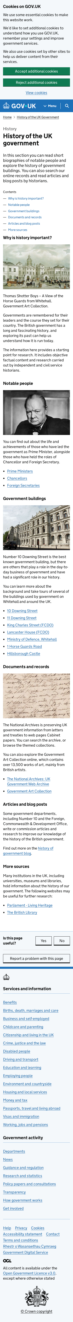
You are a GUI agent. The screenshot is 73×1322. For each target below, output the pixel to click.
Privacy (21, 1228)
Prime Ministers (20, 471)
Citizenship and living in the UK (28, 1035)
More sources (17, 230)
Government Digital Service (25, 1252)
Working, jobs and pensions (25, 1124)
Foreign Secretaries (23, 485)
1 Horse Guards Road (24, 646)
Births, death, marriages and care (30, 1010)
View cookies (36, 93)
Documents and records (25, 217)
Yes (46, 940)
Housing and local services (25, 1092)
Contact (53, 1234)
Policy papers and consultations (29, 1184)
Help (7, 1228)
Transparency (14, 1192)
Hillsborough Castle (23, 653)
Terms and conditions (20, 1240)
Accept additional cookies (36, 71)
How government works (22, 1200)
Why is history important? (26, 198)
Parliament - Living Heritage (30, 905)
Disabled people (16, 1051)
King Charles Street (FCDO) (30, 625)
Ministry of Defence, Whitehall (32, 639)
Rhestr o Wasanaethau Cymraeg (29, 1246)
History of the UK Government (38, 117)
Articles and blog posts (24, 223)
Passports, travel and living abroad (31, 1108)
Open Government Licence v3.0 (29, 1273)
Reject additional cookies (36, 82)
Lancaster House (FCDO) (28, 632)
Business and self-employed (26, 1018)
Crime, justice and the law (24, 1043)
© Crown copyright (36, 1311)
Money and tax (15, 1100)
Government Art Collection (29, 791)
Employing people (18, 1075)
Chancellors (17, 478)
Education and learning (22, 1067)
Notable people (19, 205)
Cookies (37, 1228)
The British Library (22, 912)
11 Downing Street (21, 618)
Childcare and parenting (23, 1026)
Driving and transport (20, 1059)
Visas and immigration (21, 1116)
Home (7, 117)
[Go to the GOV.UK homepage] (19, 106)
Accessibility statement (22, 1234)
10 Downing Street (22, 610)
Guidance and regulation (23, 1167)
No (64, 940)
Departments (14, 1151)
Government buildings (23, 211)
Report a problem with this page (36, 958)
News (8, 1159)
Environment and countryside (27, 1083)
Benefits (10, 1002)
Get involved (13, 1208)
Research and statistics (22, 1175)
